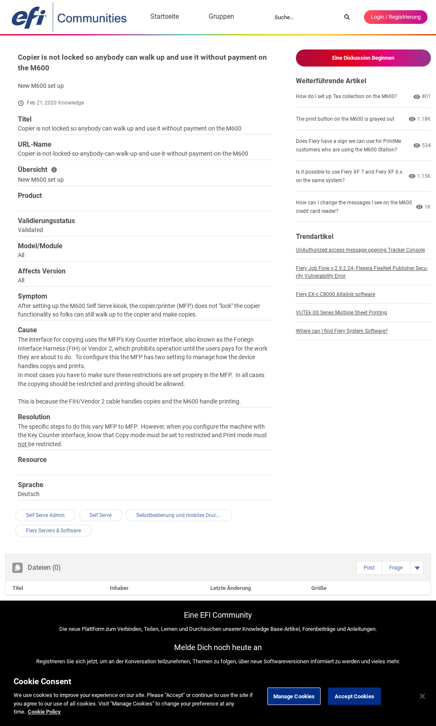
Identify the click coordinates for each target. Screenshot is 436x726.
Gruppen (221, 16)
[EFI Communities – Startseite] (70, 17)
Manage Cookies (294, 696)
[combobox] (305, 17)
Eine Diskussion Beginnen (363, 58)
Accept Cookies (354, 696)
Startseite (164, 16)
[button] (369, 567)
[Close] (422, 696)
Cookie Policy (44, 712)
